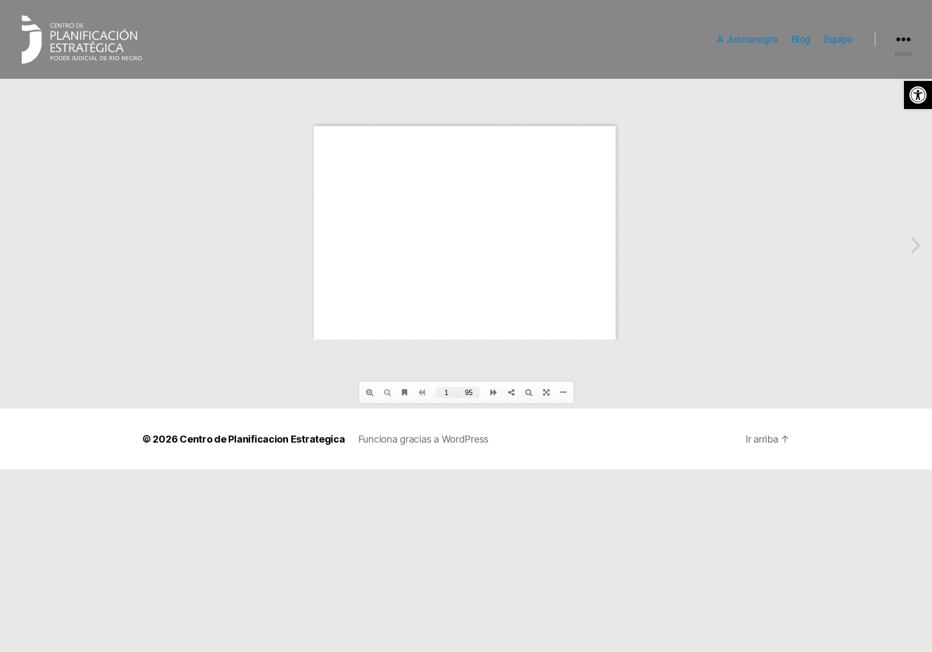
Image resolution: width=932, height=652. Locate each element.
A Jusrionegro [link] (747, 39)
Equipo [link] (838, 39)
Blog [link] (801, 39)
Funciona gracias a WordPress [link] (423, 439)
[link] (918, 95)
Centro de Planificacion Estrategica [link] (262, 439)
